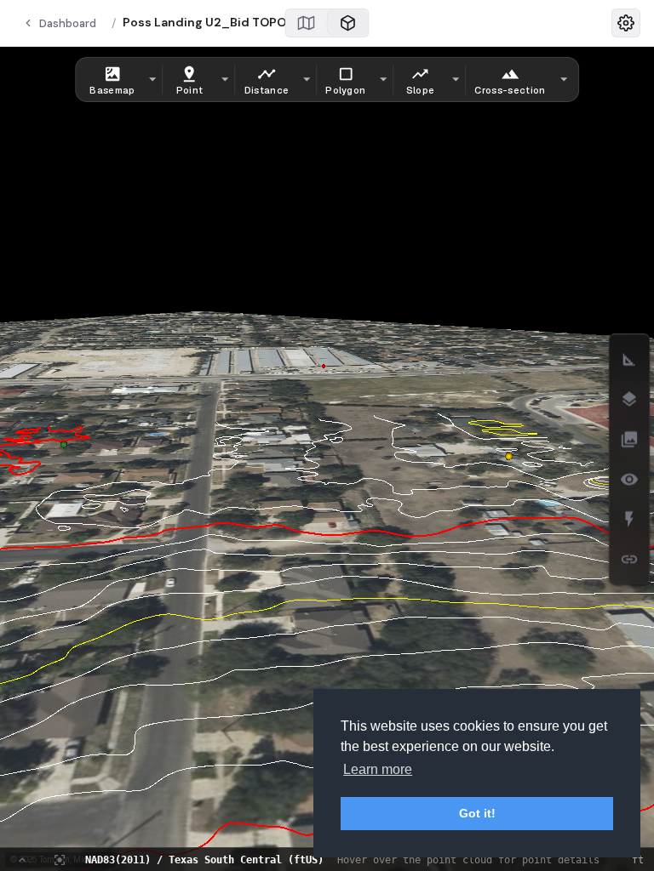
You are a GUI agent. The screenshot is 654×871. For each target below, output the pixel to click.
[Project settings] (625, 23)
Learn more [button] (377, 769)
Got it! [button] (477, 813)
